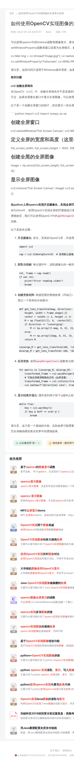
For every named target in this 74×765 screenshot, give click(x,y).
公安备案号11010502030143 (32, 755)
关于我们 (55, 750)
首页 (11, 13)
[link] (11, 13)
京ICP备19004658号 (57, 755)
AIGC (48, 31)
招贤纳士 (67, 750)
